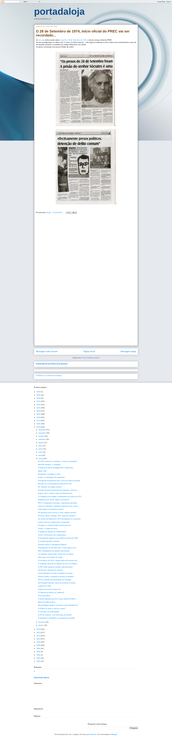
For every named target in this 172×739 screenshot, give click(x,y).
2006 (39, 652)
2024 (39, 398)
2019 (39, 414)
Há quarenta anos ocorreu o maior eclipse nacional (57, 512)
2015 (39, 427)
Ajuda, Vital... (43, 471)
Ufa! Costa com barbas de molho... (51, 557)
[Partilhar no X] (71, 212)
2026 (39, 392)
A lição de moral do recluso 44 (49, 589)
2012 (39, 636)
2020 (39, 411)
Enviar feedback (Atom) (90, 358)
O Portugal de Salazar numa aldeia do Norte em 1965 (58, 538)
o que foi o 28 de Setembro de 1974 (73, 40)
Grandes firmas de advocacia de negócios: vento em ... (58, 490)
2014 (39, 629)
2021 (39, 408)
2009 (39, 645)
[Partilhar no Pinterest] (76, 212)
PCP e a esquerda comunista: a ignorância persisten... (58, 503)
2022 (39, 405)
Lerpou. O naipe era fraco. (48, 528)
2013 (39, 632)
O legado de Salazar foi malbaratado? (52, 532)
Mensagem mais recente (46, 351)
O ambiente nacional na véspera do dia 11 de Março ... (58, 564)
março (41, 458)
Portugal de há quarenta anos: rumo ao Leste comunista (59, 480)
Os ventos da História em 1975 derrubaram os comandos (59, 519)
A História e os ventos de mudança (49, 375)
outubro (41, 436)
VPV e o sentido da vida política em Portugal (54, 580)
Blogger (114, 734)
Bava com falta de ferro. (47, 602)
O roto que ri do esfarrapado (48, 612)
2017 (39, 420)
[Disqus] (86, 249)
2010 (39, 642)
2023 (39, 401)
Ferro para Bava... (45, 596)
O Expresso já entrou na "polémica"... (52, 592)
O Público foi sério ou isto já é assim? (52, 608)
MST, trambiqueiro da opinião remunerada (53, 551)
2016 (39, 424)
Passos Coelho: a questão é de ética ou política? (56, 576)
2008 (39, 648)
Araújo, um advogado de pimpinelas (51, 477)
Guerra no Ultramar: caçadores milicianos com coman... (58, 506)
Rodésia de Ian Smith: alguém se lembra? (53, 500)
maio (40, 452)
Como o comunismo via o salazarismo (52, 535)
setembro (42, 439)
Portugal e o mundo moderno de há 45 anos (54, 525)
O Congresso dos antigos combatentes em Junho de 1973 (59, 496)
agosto (41, 442)
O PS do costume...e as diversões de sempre (55, 615)
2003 (39, 661)
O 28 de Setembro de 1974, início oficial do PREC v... (58, 599)
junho (40, 449)
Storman (93, 734)
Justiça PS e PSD (44, 586)
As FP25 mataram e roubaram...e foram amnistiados (57, 461)
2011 (38, 639)
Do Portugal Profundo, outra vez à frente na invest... (57, 583)
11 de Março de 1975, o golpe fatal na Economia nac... (58, 560)
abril (40, 455)
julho (40, 446)
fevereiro (42, 622)
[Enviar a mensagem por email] (67, 212)
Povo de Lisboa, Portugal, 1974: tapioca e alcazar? (57, 516)
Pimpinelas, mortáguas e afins (49, 474)
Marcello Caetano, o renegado (49, 464)
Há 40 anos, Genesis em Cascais (50, 570)
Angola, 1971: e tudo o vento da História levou (55, 493)
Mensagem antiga (128, 351)
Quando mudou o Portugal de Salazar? (52, 544)
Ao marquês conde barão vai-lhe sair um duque (55, 554)
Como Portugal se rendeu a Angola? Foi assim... (56, 573)
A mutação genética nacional (48, 541)
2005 (39, 655)
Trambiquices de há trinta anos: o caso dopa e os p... (57, 548)
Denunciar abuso (41, 677)
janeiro (41, 625)
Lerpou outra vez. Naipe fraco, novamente (53, 522)
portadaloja (59, 11)
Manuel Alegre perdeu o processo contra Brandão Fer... (58, 605)
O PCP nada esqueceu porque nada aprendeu (55, 567)
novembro (42, 433)
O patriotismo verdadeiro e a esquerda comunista (56, 618)
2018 (39, 417)
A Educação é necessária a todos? (51, 509)
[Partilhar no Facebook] (73, 212)
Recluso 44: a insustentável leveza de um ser (55, 484)
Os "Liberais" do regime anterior (50, 487)
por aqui (41, 40)
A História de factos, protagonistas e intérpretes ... (56, 468)
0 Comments (57, 212)
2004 (39, 658)
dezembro (42, 430)
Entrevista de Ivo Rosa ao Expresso (52, 364)
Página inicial (89, 351)
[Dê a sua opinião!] (69, 212)
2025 (39, 395)
